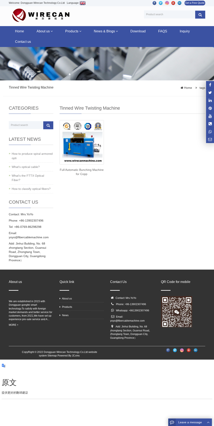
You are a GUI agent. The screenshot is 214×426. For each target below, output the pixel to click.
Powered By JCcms (68, 355)
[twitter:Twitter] (210, 92)
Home (19, 31)
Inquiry (185, 31)
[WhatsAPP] (210, 131)
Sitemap (52, 355)
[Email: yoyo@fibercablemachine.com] (210, 139)
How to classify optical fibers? (31, 188)
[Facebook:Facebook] (210, 85)
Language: (73, 2)
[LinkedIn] (210, 100)
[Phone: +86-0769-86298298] (210, 123)
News (65, 315)
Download (138, 31)
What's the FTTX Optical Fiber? (28, 178)
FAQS (162, 31)
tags (202, 87)
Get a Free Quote (195, 2)
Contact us (23, 41)
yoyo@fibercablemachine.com (127, 320)
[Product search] (200, 15)
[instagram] (210, 116)
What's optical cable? (26, 167)
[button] (52, 31)
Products (72, 31)
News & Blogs (105, 31)
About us (44, 31)
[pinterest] (210, 108)
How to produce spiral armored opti (32, 156)
